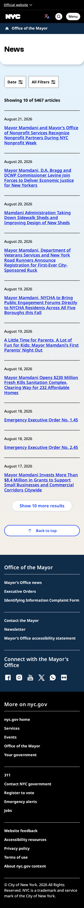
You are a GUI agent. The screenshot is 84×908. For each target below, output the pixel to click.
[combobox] (47, 16)
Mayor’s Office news (23, 582)
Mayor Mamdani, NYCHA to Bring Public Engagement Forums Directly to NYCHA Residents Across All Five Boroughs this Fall (40, 305)
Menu (73, 16)
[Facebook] (8, 677)
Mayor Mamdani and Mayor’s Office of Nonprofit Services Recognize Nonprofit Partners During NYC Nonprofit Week (41, 135)
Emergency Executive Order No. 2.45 (41, 447)
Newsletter (14, 629)
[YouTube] (30, 677)
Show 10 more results (42, 505)
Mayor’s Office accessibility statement (40, 638)
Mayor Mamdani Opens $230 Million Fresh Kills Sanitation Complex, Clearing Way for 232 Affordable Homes (41, 385)
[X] (41, 677)
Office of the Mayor (30, 28)
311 (7, 775)
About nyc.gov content (25, 866)
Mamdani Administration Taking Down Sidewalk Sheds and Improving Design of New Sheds (37, 217)
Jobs (8, 810)
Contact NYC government (27, 783)
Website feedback (21, 830)
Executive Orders (20, 591)
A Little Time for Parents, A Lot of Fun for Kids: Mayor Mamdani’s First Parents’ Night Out (41, 345)
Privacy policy (17, 848)
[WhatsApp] (52, 677)
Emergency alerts (20, 801)
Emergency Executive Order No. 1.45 (41, 420)
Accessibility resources (25, 839)
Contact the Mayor (21, 620)
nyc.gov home (17, 719)
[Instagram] (19, 677)
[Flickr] (64, 677)
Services (12, 728)
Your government (20, 754)
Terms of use (16, 857)
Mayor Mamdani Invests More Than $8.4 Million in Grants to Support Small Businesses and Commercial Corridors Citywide (41, 482)
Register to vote (19, 792)
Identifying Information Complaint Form (41, 600)
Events (10, 737)
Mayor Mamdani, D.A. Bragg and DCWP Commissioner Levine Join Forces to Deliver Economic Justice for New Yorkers (39, 178)
